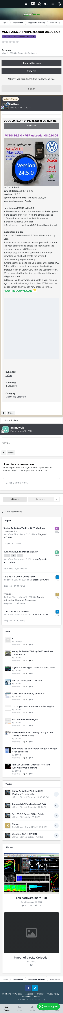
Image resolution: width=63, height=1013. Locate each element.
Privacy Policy (53, 994)
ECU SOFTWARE (40, 614)
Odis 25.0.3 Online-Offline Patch (19, 576)
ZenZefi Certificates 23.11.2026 (27, 680)
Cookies (36, 996)
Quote (10, 413)
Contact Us (26, 996)
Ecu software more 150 (31, 897)
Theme (40, 994)
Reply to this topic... (18, 482)
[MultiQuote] (3, 413)
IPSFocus (18, 994)
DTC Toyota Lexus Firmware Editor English (33, 706)
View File (31, 71)
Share (16, 499)
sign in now (17, 470)
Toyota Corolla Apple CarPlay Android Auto (33, 667)
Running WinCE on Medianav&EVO (21, 551)
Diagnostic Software (27, 53)
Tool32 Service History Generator (28, 693)
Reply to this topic (31, 63)
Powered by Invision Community (31, 999)
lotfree (9, 375)
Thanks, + (8, 594)
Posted (20, 107)
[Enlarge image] (31, 161)
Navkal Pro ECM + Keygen (25, 719)
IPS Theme (6, 994)
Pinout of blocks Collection (31, 957)
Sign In (31, 88)
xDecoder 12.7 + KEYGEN (16, 611)
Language (28, 994)
